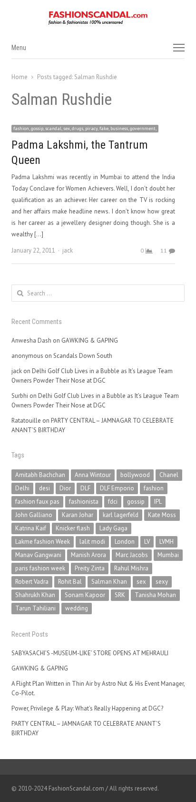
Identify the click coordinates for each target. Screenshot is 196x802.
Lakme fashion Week (42, 542)
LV (147, 542)
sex (141, 582)
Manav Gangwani (38, 555)
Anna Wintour (93, 475)
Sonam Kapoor (85, 595)
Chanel (168, 475)
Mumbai (168, 555)
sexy (162, 582)
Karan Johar (77, 515)
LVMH (166, 542)
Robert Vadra (32, 582)
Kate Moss (162, 515)
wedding (76, 608)
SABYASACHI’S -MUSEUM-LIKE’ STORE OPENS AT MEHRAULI (89, 653)
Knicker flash (73, 528)
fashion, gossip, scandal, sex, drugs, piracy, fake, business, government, (85, 128)
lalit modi (92, 542)
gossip (136, 501)
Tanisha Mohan (155, 595)
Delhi (22, 488)
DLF (85, 488)
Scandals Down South (82, 356)
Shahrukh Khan (35, 595)
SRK (120, 595)
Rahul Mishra (131, 568)
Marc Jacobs (132, 555)
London (125, 542)
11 (163, 250)
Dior (65, 488)
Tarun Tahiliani (35, 608)
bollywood (135, 475)
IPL (158, 501)
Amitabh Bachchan (40, 475)
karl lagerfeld (120, 515)
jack (67, 250)
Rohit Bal (70, 582)
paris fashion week (40, 568)
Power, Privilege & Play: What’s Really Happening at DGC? (87, 708)
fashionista (83, 501)
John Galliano (33, 515)
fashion (154, 488)
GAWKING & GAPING (89, 340)
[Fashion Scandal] (98, 18)
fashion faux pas (37, 501)
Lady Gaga (113, 528)
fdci (113, 501)
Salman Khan (109, 582)
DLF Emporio (117, 488)
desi (44, 488)
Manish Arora (88, 555)
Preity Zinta (90, 568)
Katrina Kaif (30, 528)
